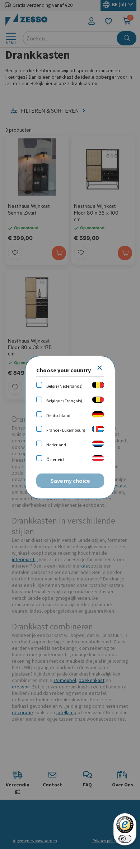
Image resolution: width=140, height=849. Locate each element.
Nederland (56, 444)
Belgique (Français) (64, 400)
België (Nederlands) (64, 386)
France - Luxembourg (65, 430)
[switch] (124, 839)
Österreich (56, 459)
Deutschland (58, 415)
